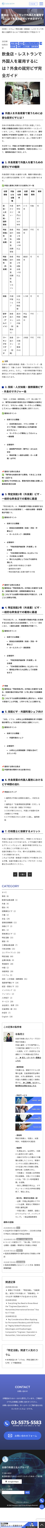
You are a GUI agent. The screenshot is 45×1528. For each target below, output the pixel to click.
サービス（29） (8, 1001)
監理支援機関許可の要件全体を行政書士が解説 (22, 1255)
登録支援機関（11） (10, 922)
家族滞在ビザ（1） (9, 933)
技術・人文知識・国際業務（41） (15, 979)
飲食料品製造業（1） (10, 900)
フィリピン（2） (8, 994)
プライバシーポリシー (22, 1502)
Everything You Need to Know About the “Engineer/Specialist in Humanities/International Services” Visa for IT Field (22, 1308)
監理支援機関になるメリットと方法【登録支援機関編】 (22, 1266)
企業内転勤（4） (8, 960)
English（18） (8, 1016)
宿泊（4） (6, 907)
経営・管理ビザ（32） (11, 986)
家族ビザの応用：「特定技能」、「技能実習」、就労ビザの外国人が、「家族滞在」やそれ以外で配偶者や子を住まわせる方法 (22, 1293)
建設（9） (6, 941)
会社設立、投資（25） (11, 1005)
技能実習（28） (8, 971)
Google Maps (13, 1481)
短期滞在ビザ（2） (9, 911)
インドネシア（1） (9, 990)
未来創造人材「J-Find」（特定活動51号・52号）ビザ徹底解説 (22, 1361)
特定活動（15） (8, 937)
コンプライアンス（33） (11, 952)
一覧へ (22, 874)
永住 (18, 1228)
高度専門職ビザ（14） (11, 982)
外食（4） (6, 903)
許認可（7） (7, 1012)
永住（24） (6, 918)
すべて (4, 892)
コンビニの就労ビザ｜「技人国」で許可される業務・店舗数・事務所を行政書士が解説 (22, 1243)
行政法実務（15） (9, 949)
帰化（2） (6, 930)
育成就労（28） (8, 964)
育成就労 (19, 1251)
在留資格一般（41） (10, 1009)
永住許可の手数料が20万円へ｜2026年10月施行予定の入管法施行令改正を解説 (22, 1232)
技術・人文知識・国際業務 (24, 1239)
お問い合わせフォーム (26, 1435)
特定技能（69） (8, 956)
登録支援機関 (20, 1262)
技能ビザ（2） (7, 926)
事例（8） (6, 896)
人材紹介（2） (7, 997)
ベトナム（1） (7, 975)
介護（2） (6, 915)
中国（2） (6, 967)
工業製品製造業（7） (10, 945)
